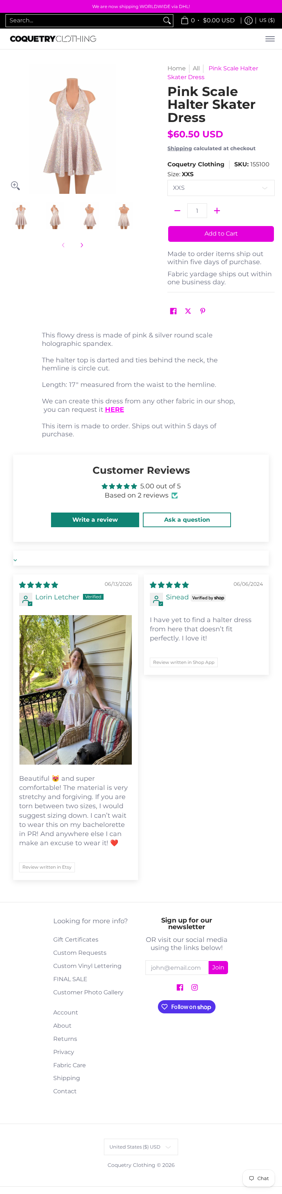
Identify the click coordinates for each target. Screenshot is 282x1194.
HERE (114, 410)
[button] (173, 311)
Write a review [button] (95, 519)
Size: (180, 174)
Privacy (63, 1052)
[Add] (217, 210)
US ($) (267, 20)
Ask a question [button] (187, 519)
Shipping (179, 148)
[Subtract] (177, 210)
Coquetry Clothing (195, 164)
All (196, 68)
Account (65, 1012)
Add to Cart (221, 233)
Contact (65, 1091)
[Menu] (270, 39)
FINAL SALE (70, 979)
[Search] (167, 21)
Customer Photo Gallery (88, 992)
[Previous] (12, 129)
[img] (38, 585)
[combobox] (83, 21)
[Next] (132, 129)
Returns (65, 1038)
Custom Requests (79, 952)
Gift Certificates (75, 939)
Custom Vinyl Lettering (87, 965)
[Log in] (248, 21)
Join (218, 967)
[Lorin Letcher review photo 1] (75, 690)
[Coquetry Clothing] (53, 39)
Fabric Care (69, 1065)
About (62, 1025)
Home (176, 68)
